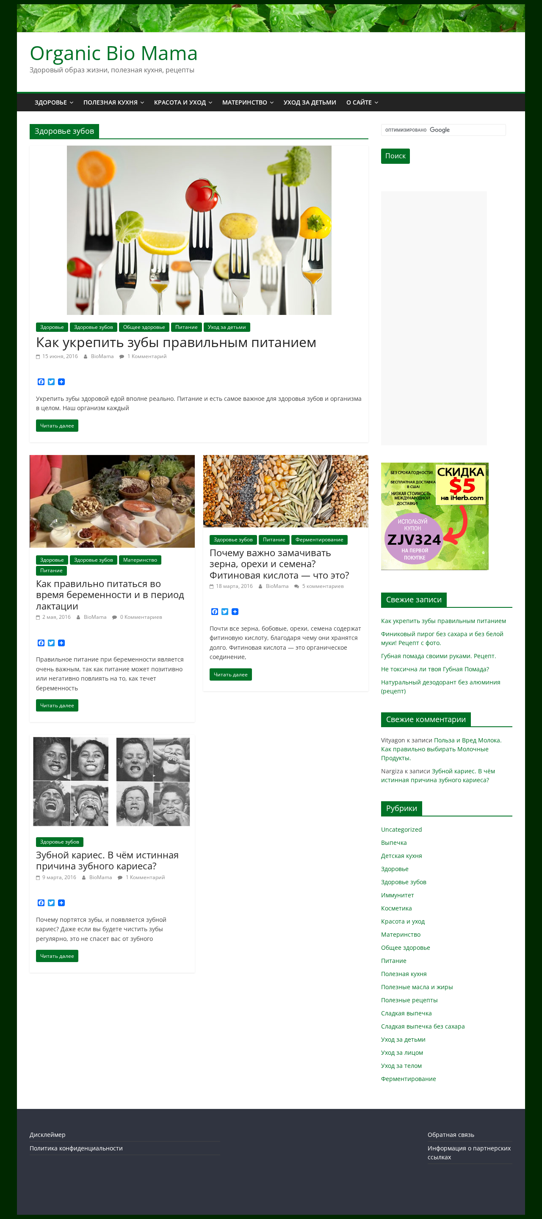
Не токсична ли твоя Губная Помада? (435, 669)
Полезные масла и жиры (417, 987)
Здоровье (51, 102)
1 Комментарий (146, 356)
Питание (186, 327)
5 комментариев (322, 586)
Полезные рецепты (409, 1000)
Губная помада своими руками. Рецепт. (438, 656)
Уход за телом (401, 1066)
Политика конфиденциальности (76, 1148)
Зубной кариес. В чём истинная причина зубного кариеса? (107, 860)
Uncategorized (401, 829)
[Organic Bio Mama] (271, 9)
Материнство (244, 102)
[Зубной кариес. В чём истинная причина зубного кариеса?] (112, 740)
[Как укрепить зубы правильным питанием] (199, 150)
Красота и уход (180, 102)
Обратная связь (451, 1135)
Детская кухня (401, 856)
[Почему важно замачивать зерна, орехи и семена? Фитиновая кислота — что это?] (285, 460)
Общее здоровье (144, 327)
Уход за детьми (310, 102)
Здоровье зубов (93, 327)
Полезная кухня (110, 102)
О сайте (359, 102)
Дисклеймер (48, 1135)
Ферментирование (319, 539)
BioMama (103, 356)
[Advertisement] (434, 318)
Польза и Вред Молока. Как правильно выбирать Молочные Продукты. (441, 749)
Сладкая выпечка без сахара (423, 1026)
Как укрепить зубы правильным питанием (176, 342)
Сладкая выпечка (406, 1013)
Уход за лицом (402, 1052)
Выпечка (394, 842)
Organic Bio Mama (114, 52)
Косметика (396, 908)
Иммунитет (397, 895)
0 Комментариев (140, 617)
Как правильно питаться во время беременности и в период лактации (110, 594)
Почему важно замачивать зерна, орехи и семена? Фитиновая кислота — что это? (279, 563)
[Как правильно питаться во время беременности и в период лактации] (112, 460)
